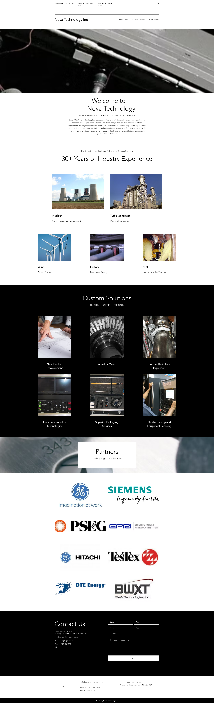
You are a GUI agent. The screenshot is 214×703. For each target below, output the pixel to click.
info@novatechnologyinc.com (65, 3)
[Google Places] (158, 3)
